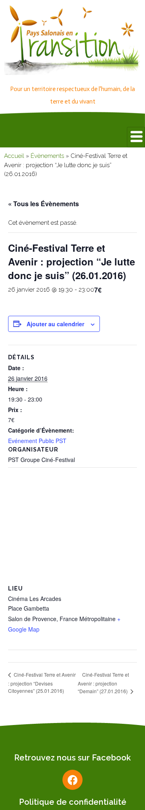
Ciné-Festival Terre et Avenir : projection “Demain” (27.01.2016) (103, 683)
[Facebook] (72, 780)
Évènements (47, 156)
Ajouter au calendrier (55, 324)
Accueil (14, 156)
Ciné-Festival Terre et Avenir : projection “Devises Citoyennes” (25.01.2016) (42, 682)
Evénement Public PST (37, 441)
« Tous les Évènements (43, 203)
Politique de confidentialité (72, 802)
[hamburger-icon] (136, 137)
